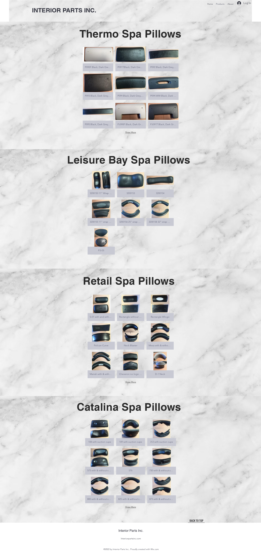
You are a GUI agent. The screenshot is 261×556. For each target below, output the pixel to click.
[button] (98, 58)
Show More (130, 132)
